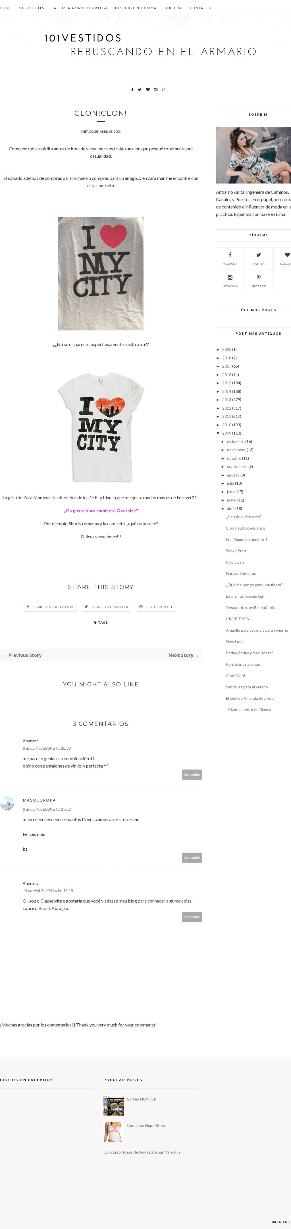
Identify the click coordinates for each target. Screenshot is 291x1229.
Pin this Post (159, 607)
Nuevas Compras (241, 573)
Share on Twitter (110, 607)
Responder (192, 774)
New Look (235, 641)
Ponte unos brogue (243, 664)
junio (231, 491)
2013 (226, 399)
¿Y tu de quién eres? (244, 516)
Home (6, 8)
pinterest (258, 286)
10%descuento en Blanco (248, 709)
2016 (226, 374)
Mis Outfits (31, 8)
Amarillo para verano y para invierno (257, 630)
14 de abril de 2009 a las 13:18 (48, 890)
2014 (226, 391)
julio (230, 483)
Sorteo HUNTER (141, 1099)
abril (230, 508)
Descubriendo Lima (136, 8)
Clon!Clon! (235, 675)
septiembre (237, 466)
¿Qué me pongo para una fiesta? (254, 584)
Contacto (201, 8)
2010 (226, 424)
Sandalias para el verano (247, 686)
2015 (226, 382)
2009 (226, 433)
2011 (226, 416)
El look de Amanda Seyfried (250, 698)
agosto (233, 475)
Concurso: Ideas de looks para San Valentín (141, 1152)
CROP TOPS (237, 618)
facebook (230, 263)
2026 (226, 349)
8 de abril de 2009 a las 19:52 (47, 809)
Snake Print (236, 550)
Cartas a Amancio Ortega (79, 8)
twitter (259, 263)
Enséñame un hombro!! (246, 539)
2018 (226, 357)
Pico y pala (235, 562)
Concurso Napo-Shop (146, 1125)
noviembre (236, 449)
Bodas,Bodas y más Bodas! (249, 652)
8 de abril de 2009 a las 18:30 (47, 748)
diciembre (235, 441)
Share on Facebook (53, 607)
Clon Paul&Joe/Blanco (245, 528)
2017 (226, 366)
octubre (234, 458)
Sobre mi (173, 8)
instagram (230, 286)
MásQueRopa (39, 800)
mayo (231, 499)
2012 (226, 408)
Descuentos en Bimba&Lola (250, 607)
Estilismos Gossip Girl (245, 596)
